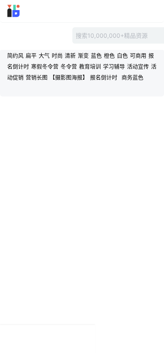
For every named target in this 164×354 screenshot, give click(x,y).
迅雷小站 (25, 11)
